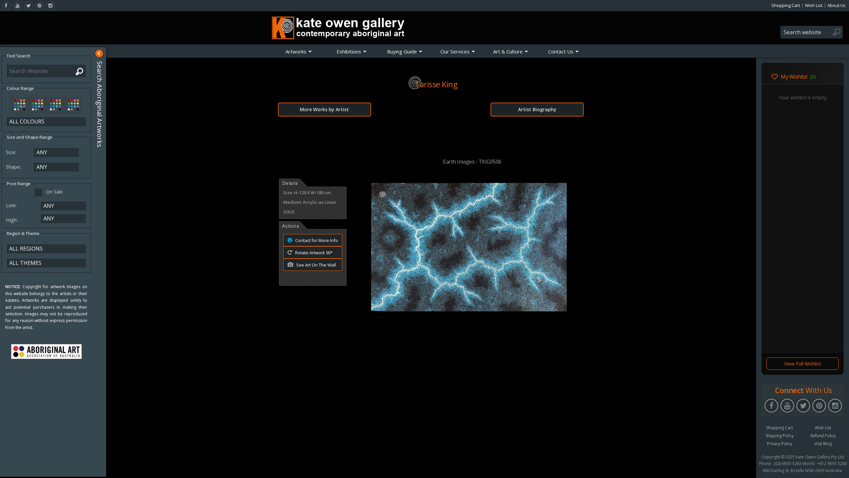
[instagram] (50, 5)
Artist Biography (537, 109)
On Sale (54, 192)
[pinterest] (39, 5)
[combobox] (811, 32)
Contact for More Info (316, 240)
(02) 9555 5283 (788, 464)
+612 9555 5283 (832, 464)
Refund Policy (823, 435)
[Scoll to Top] (746, 467)
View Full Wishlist (802, 363)
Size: (12, 152)
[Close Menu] (99, 53)
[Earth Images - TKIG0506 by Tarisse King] (469, 309)
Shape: (14, 166)
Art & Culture (508, 51)
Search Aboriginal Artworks (99, 104)
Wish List (813, 5)
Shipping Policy (779, 435)
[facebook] (6, 5)
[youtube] (17, 5)
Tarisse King (436, 84)
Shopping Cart (785, 5)
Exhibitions (349, 51)
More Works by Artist (324, 109)
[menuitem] (298, 51)
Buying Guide (402, 51)
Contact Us (560, 51)
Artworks (296, 51)
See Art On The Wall (315, 265)
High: (12, 219)
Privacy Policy (779, 443)
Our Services (455, 51)
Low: (12, 205)
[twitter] (28, 5)
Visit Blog (823, 443)
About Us (836, 5)
